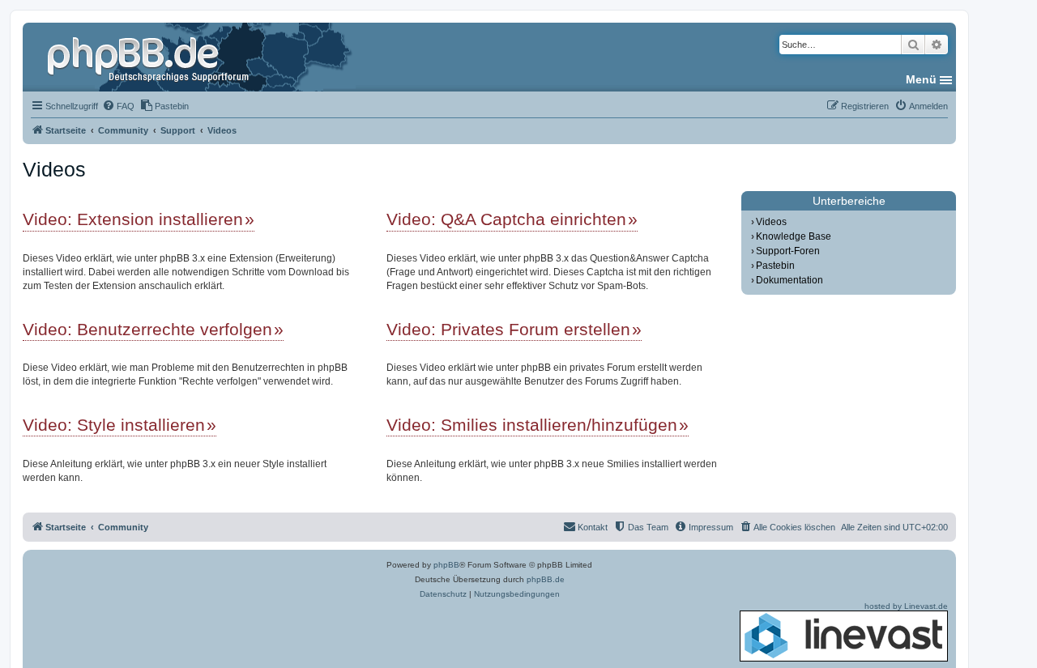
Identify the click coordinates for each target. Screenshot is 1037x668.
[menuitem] (118, 106)
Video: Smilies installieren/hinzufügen (531, 424)
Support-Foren (788, 251)
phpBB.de (546, 579)
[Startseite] (150, 57)
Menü (921, 79)
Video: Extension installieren (133, 219)
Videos (771, 222)
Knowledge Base (793, 236)
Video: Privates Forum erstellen (508, 329)
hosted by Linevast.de (906, 606)
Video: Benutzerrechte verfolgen (147, 329)
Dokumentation (789, 280)
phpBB (446, 564)
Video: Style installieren (114, 424)
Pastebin (775, 265)
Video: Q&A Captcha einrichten (506, 219)
